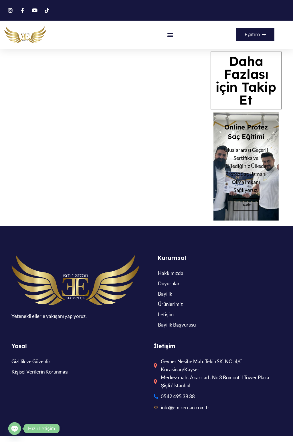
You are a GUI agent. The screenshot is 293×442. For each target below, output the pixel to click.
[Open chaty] (14, 428)
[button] (170, 35)
